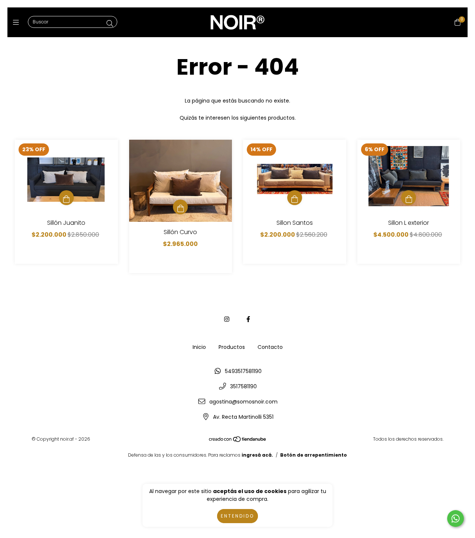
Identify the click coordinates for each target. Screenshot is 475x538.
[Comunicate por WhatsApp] (455, 518)
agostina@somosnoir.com (243, 401)
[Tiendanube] (238, 441)
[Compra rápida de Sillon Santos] (294, 197)
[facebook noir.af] (248, 319)
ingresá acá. (257, 455)
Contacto (270, 347)
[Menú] (17, 22)
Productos (232, 347)
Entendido (237, 516)
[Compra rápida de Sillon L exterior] (408, 197)
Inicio (199, 347)
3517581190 (243, 386)
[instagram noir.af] (227, 319)
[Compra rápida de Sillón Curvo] (180, 207)
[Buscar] (109, 23)
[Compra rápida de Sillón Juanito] (66, 197)
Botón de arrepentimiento (313, 455)
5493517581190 (243, 371)
